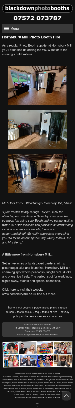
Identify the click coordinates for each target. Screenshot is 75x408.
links (38, 403)
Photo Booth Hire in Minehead (58, 385)
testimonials (24, 312)
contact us (55, 316)
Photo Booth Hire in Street (32, 385)
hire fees (29, 316)
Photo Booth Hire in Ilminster (24, 382)
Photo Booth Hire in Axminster (40, 388)
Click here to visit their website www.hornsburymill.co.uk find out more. (29, 291)
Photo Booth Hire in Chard (49, 382)
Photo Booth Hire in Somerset (54, 391)
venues (41, 316)
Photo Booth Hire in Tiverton (27, 391)
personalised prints (45, 307)
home (11, 307)
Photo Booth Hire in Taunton (14, 379)
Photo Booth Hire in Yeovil (15, 388)
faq (37, 312)
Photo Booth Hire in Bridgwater (41, 379)
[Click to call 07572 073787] (37, 18)
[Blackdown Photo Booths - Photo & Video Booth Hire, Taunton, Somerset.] (37, 7)
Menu (14, 28)
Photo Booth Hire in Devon (26, 394)
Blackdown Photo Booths (38, 324)
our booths (24, 307)
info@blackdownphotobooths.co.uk (41, 334)
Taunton (14, 376)
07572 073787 (43, 331)
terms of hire (49, 312)
